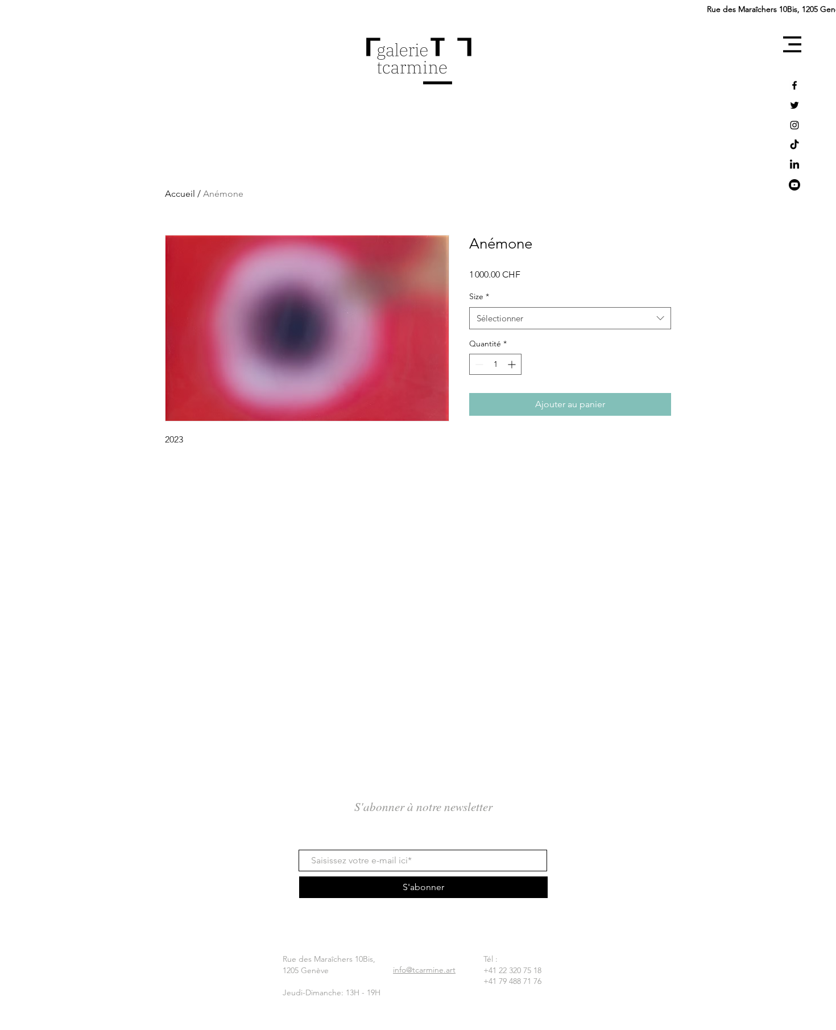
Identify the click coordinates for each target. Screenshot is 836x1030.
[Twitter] (794, 105)
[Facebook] (794, 85)
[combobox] (570, 318)
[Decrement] (478, 364)
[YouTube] (794, 185)
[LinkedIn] (794, 165)
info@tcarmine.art (424, 970)
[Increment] (513, 364)
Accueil (180, 193)
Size (479, 296)
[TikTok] (794, 145)
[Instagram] (794, 125)
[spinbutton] (495, 364)
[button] (792, 44)
